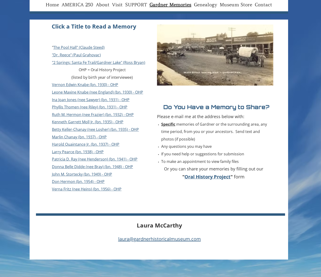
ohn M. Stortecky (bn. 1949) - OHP (82, 174)
